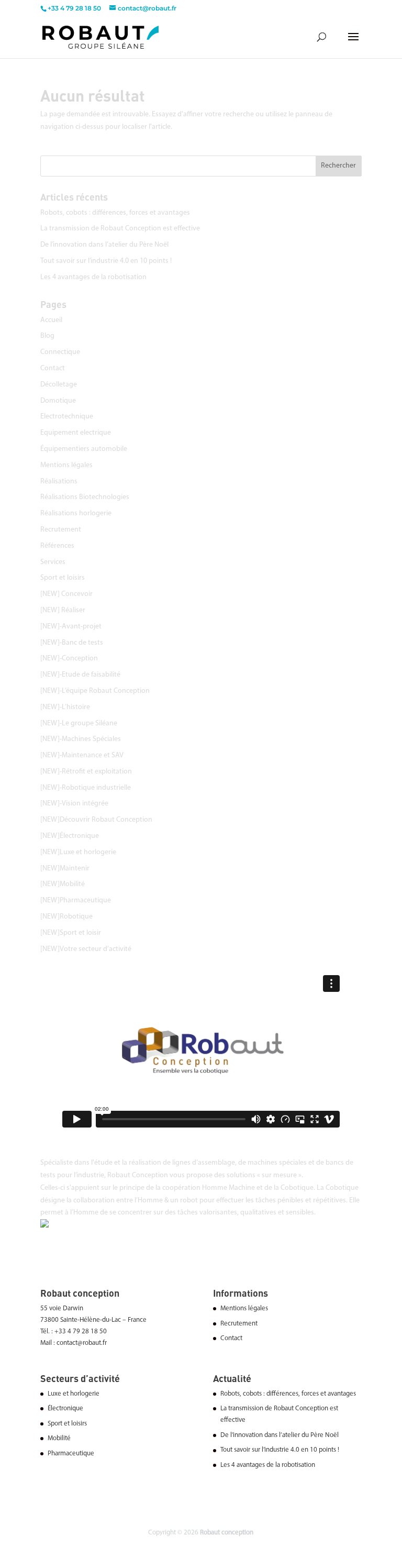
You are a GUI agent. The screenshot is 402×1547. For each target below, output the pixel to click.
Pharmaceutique (71, 1453)
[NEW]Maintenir (65, 868)
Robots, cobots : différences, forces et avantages (115, 213)
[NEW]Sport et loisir (70, 933)
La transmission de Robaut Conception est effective (120, 229)
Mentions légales (66, 465)
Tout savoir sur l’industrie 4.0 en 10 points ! (106, 261)
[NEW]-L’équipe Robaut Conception (95, 691)
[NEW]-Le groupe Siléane (78, 723)
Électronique (65, 1408)
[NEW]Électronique (69, 836)
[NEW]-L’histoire (65, 707)
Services (52, 562)
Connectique (60, 352)
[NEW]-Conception (69, 658)
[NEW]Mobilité (62, 884)
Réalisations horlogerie (75, 513)
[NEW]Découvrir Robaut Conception (96, 820)
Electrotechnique (66, 417)
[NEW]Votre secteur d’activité (85, 949)
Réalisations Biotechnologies (84, 497)
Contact (52, 368)
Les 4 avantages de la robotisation (93, 277)
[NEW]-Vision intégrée (74, 804)
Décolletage (58, 385)
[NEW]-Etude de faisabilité (80, 675)
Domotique (58, 401)
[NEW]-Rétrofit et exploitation (86, 772)
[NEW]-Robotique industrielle (85, 788)
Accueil (51, 320)
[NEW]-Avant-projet (71, 627)
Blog (47, 336)
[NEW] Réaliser (62, 610)
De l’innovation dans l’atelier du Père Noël (104, 245)
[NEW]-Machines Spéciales (80, 739)
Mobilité (59, 1438)
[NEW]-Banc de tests (71, 643)
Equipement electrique (75, 433)
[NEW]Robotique (66, 917)
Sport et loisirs (62, 578)
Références (57, 546)
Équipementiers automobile (83, 449)
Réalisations (58, 481)
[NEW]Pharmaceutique (75, 900)
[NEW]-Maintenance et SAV (82, 755)
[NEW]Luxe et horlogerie (78, 852)
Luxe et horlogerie (73, 1393)
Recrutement (60, 530)
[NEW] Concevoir (66, 594)
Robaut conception (226, 1532)
